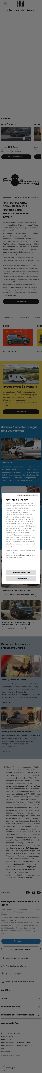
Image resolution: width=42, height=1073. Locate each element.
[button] (27, 495)
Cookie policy (24, 555)
